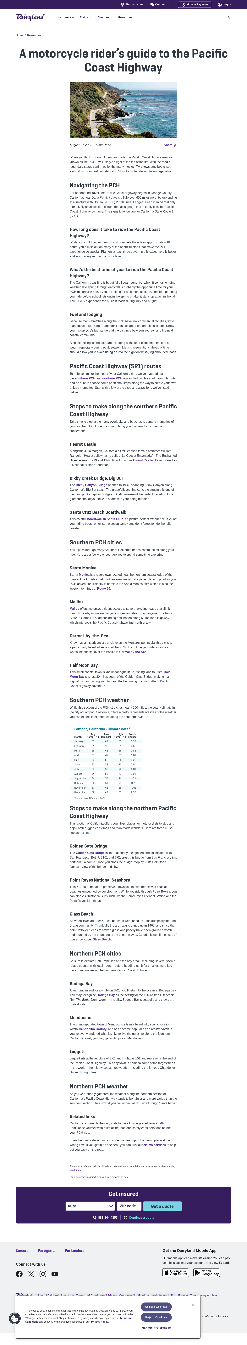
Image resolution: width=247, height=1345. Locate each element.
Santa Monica (80, 574)
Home (19, 35)
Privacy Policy (99, 1321)
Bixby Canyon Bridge (91, 485)
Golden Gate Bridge (90, 852)
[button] (69, 17)
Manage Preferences (156, 1327)
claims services (154, 1145)
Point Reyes (161, 891)
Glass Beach (102, 939)
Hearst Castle (143, 460)
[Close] (192, 1305)
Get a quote (162, 1206)
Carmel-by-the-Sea (132, 652)
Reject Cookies (156, 1317)
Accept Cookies (156, 1306)
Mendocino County (93, 1029)
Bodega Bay (106, 995)
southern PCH (85, 378)
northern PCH (112, 378)
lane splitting (158, 1123)
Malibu (74, 608)
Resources (34, 35)
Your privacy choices (204, 1295)
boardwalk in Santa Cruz (105, 519)
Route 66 (103, 588)
